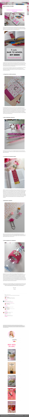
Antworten (6, 313)
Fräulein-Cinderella (8, 297)
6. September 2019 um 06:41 (12, 303)
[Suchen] (10, 1)
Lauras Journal (7, 296)
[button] (3, 8)
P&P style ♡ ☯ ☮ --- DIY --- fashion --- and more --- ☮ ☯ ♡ (9, 302)
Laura (5, 294)
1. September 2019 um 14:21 (8, 294)
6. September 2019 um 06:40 (12, 297)
